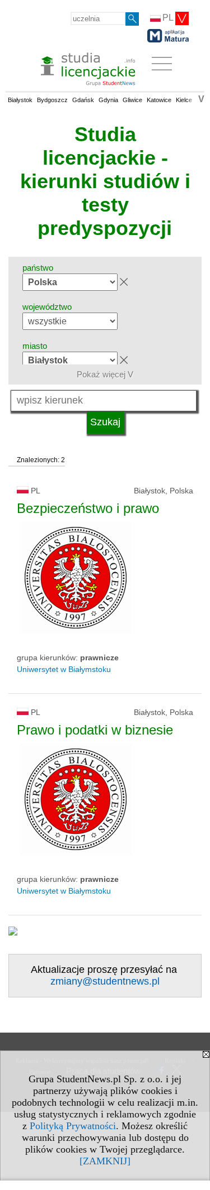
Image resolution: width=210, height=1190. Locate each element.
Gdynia (108, 100)
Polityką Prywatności (73, 1125)
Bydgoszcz (52, 100)
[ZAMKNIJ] (105, 1161)
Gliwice (132, 100)
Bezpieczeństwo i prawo (88, 508)
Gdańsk (83, 100)
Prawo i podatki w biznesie (95, 729)
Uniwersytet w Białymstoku (64, 669)
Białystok (20, 100)
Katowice (159, 100)
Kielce (184, 100)
